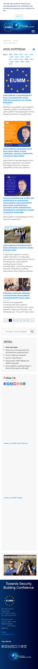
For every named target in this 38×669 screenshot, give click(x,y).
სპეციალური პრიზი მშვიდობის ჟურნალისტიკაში (17, 362)
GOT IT (19, 16)
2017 (10, 59)
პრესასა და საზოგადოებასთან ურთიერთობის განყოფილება (17, 351)
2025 (27, 62)
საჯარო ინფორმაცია (13, 358)
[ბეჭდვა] (34, 49)
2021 (31, 59)
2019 (21, 59)
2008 (10, 54)
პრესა (15, 41)
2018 (16, 59)
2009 (16, 54)
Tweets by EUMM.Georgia (13, 498)
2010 (21, 54)
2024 (22, 62)
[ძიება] (32, 332)
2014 (17, 57)
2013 (11, 57)
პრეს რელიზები (10, 43)
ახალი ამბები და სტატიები (15, 355)
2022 (11, 62)
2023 (17, 62)
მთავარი (7, 41)
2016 (27, 57)
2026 (10, 64)
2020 (26, 59)
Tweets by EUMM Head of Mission (16, 443)
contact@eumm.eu (8, 634)
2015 (22, 57)
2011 (26, 54)
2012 (31, 54)
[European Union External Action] (19, 656)
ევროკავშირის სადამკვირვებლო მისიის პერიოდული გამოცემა (18, 367)
